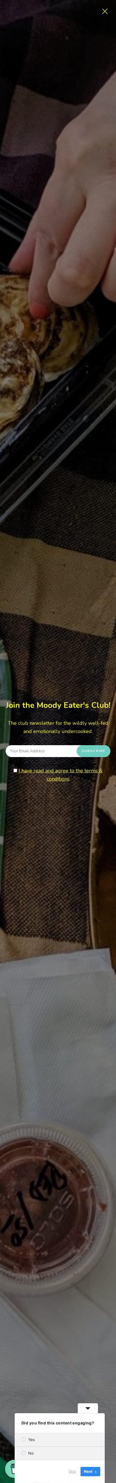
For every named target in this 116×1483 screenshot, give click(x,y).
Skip (72, 1471)
